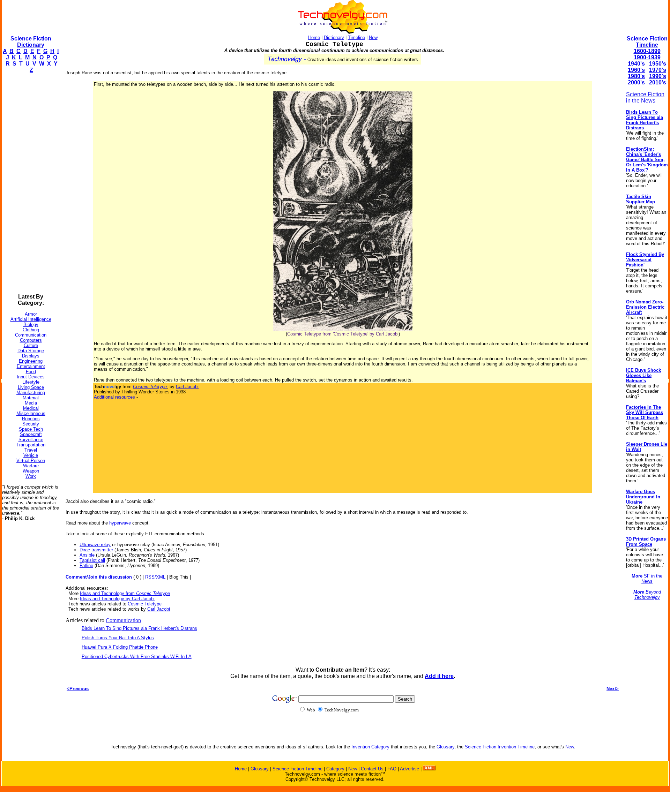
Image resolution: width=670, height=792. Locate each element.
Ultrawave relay (95, 544)
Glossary (445, 746)
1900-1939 (647, 57)
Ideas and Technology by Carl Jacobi (117, 598)
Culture (31, 345)
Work (30, 476)
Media (31, 403)
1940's (636, 64)
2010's (657, 82)
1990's (657, 76)
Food (31, 371)
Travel (30, 450)
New (373, 37)
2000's (636, 82)
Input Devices (31, 376)
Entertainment (31, 366)
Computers (31, 340)
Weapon (31, 471)
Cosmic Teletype (145, 603)
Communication (30, 335)
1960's (636, 70)
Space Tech (31, 429)
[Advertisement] (30, 183)
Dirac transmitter (96, 549)
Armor (31, 314)
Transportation (30, 444)
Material (31, 397)
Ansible (87, 555)
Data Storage (30, 350)
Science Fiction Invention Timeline (500, 746)
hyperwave (120, 523)
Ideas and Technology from (125, 593)
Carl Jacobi (187, 386)
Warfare (31, 465)
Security (30, 424)
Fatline (86, 565)
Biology (30, 324)
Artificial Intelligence (30, 319)
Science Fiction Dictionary (30, 42)
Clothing (31, 329)
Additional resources (114, 397)
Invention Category (370, 746)
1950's (657, 64)
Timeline (356, 37)
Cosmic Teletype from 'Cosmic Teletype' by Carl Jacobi (343, 334)
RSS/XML (155, 577)
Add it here (439, 676)
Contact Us (372, 768)
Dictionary (334, 37)
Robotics (31, 418)
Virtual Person (30, 460)
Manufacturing (30, 392)
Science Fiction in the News (645, 97)
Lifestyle (30, 382)
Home (314, 37)
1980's (636, 76)
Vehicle (30, 455)
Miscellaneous (30, 413)
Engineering (31, 361)
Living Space (31, 387)
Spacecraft (31, 434)
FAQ (391, 768)
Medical (31, 408)
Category (335, 768)
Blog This (178, 577)
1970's (657, 70)
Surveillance (30, 439)
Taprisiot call (92, 560)
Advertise (409, 768)
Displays (30, 356)
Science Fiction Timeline (647, 42)
